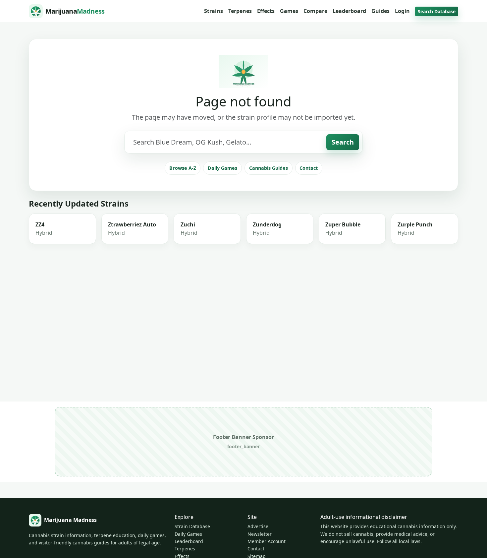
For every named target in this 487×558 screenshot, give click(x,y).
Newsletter (259, 534)
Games (289, 11)
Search (343, 142)
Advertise (257, 526)
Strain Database (192, 526)
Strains (213, 11)
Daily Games (222, 168)
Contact (308, 168)
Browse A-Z (182, 168)
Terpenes (240, 11)
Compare (315, 11)
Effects (266, 11)
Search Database (437, 11)
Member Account (266, 541)
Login (402, 11)
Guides (380, 11)
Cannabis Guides (268, 168)
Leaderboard (349, 11)
